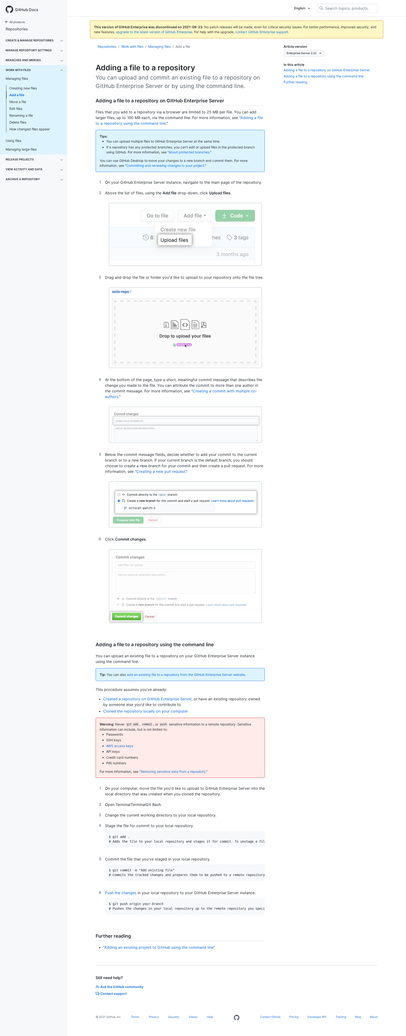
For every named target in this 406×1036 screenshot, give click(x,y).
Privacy (154, 1017)
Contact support (113, 994)
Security (173, 1017)
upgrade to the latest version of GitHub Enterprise (154, 32)
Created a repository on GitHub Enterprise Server (147, 699)
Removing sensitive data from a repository (173, 771)
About (374, 1017)
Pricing (294, 1017)
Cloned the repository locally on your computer (145, 711)
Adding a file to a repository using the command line (323, 76)
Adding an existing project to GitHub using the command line (159, 947)
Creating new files (23, 88)
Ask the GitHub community (121, 987)
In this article (294, 65)
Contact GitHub (270, 1017)
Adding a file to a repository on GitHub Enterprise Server (327, 70)
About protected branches (189, 152)
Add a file (16, 95)
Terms (135, 1017)
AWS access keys (119, 746)
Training (341, 1017)
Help (210, 1017)
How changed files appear (29, 129)
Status (193, 1017)
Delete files (17, 122)
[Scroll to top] (395, 1025)
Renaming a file (21, 115)
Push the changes (120, 892)
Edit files (15, 109)
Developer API (317, 1017)
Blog (358, 1017)
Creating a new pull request (160, 471)
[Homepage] (236, 1018)
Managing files (159, 46)
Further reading (295, 82)
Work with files (132, 46)
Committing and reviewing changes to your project (165, 165)
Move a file (17, 102)
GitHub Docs (26, 9)
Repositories (17, 29)
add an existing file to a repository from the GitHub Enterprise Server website (186, 675)
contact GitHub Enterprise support (261, 32)
